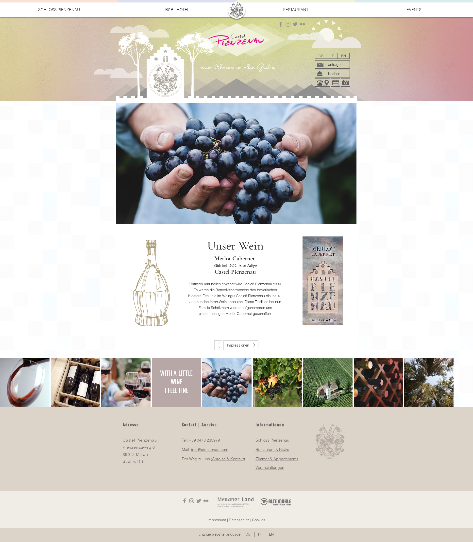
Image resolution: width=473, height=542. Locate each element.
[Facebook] (281, 24)
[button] (59, 10)
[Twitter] (295, 24)
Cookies (258, 520)
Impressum (216, 520)
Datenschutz (239, 520)
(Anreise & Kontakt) (228, 458)
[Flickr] (302, 24)
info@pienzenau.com (209, 449)
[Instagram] (288, 24)
